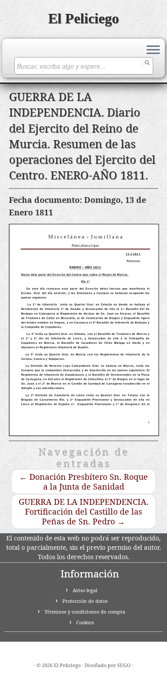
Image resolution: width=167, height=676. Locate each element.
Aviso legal (85, 590)
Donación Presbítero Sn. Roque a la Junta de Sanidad (83, 481)
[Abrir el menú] (153, 50)
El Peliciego (83, 18)
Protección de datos (85, 601)
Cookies (85, 622)
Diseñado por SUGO (107, 665)
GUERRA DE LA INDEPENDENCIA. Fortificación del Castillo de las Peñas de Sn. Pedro (84, 511)
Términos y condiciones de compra (85, 611)
